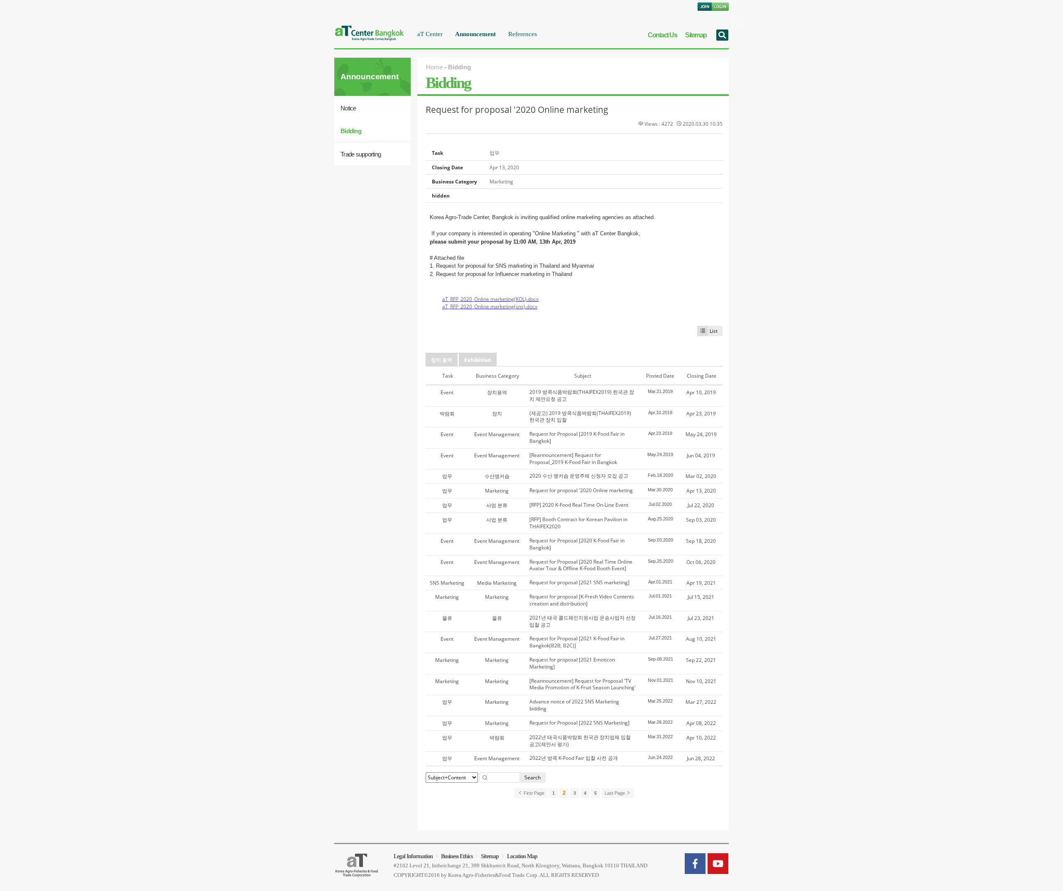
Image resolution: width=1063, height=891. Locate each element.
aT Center (430, 34)
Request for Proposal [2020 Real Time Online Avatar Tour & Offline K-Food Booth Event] (580, 565)
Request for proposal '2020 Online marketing (517, 109)
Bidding (350, 130)
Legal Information (413, 856)
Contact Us (662, 35)
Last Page (615, 793)
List (714, 330)
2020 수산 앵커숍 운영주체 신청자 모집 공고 (578, 475)
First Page (533, 793)
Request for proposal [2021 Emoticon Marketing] (572, 663)
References (522, 34)
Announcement (475, 34)
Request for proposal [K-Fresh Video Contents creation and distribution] (581, 600)
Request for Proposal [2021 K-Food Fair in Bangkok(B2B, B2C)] (577, 642)
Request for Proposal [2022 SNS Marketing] (579, 722)
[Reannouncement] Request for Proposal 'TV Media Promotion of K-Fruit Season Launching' (582, 684)
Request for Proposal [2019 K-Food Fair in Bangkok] (577, 437)
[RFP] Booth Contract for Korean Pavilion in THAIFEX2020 (578, 523)
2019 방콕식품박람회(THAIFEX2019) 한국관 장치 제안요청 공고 (581, 395)
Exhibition (477, 360)
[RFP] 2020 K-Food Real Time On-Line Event (578, 504)
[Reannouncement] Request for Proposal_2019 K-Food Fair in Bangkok (573, 459)
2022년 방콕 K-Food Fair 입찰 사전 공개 (573, 758)
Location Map (522, 856)
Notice (348, 108)
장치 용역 (441, 360)
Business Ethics (457, 856)
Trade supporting (360, 154)
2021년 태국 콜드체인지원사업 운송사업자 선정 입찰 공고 (582, 621)
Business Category (497, 375)
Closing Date (701, 375)
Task (447, 375)
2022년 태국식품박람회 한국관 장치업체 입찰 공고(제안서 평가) (580, 741)
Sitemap (696, 35)
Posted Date (660, 375)
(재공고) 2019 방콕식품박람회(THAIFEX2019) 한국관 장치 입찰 (580, 417)
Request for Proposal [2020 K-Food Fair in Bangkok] (577, 544)
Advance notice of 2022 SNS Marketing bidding (574, 705)
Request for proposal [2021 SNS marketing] (579, 582)
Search (532, 777)
